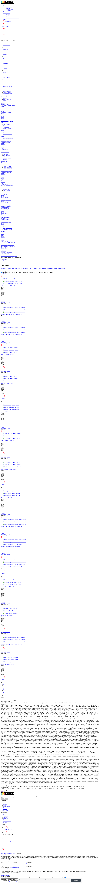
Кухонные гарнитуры (6, 206)
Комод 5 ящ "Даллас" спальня (7, 664)
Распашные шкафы (5, 152)
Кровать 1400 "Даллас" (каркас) (8, 411)
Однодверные (6, 154)
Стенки (2, 111)
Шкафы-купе (4, 161)
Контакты (8, 10)
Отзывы (5, 822)
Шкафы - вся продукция (6, 162)
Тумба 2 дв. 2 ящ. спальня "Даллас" (9, 440)
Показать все (4, 268)
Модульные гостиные (6, 112)
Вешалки (3, 175)
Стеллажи (3, 114)
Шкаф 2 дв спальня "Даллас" (7, 383)
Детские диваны (4, 202)
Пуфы (4, 100)
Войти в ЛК (3, 874)
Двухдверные (6, 155)
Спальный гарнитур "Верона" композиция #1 (11, 566)
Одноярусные (6, 190)
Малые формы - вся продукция (8, 242)
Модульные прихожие (6, 172)
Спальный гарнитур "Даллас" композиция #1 (11, 644)
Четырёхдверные (7, 158)
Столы (2, 117)
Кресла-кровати (7, 99)
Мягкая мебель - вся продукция (8, 105)
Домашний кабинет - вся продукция (9, 256)
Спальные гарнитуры (6, 141)
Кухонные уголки (5, 104)
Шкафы (2, 113)
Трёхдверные (6, 156)
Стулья (2, 212)
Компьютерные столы (6, 200)
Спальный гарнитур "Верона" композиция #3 (11, 526)
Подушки (3, 249)
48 (3, 273)
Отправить (29, 862)
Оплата (7, 15)
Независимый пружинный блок (8, 246)
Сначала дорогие (34, 272)
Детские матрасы (5, 247)
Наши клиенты (6, 806)
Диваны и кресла (5, 119)
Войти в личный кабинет (15, 881)
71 (3, 692)
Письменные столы (5, 198)
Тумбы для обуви (7, 166)
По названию (42, 272)
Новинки (14, 272)
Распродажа (8, 21)
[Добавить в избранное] (1, 276)
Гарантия (8, 16)
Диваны (2, 88)
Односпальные (6, 124)
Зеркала (2, 145)
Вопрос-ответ (6, 814)
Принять (76, 880)
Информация (6, 13)
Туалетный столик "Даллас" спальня (9, 586)
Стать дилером (6, 807)
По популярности (6, 272)
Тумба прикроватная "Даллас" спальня (10, 285)
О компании (9, 7)
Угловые (5, 159)
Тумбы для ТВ (6, 109)
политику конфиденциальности (40, 880)
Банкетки (3, 182)
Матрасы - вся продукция (6, 252)
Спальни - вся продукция (6, 150)
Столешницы (4, 213)
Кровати (2, 103)
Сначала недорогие (23, 272)
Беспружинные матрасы (6, 243)
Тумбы (2, 106)
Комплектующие (4, 149)
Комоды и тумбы (4, 197)
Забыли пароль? (4, 868)
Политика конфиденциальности (8, 853)
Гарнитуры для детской (6, 194)
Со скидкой (50, 272)
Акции (4, 19)
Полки (2, 118)
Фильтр (2, 274)
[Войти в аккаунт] (50, 32)
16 (1, 273)
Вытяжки (3, 218)
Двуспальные (6, 127)
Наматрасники (4, 248)
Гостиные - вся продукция (7, 121)
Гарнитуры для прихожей (6, 171)
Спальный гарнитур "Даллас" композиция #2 (11, 314)
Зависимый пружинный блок (7, 245)
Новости (8, 8)
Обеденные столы (7, 228)
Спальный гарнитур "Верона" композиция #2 (11, 546)
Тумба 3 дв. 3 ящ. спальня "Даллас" (9, 469)
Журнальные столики (8, 132)
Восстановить (17, 872)
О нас (4, 5)
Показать (3, 791)
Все (5, 273)
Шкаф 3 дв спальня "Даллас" (7, 354)
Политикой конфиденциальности (27, 863)
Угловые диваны (7, 92)
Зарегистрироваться (14, 867)
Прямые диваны (7, 91)
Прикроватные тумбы (8, 138)
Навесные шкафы (5, 209)
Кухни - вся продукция (6, 222)
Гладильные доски (5, 232)
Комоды (2, 116)
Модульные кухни (5, 207)
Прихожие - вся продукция (7, 185)
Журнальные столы (7, 226)
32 (2, 273)
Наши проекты (9, 9)
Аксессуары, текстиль (6, 203)
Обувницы (3, 180)
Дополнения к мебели (6, 241)
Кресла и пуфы (4, 95)
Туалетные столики (7, 134)
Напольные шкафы (5, 208)
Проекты (5, 804)
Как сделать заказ (7, 821)
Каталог (5, 11)
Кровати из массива (8, 128)
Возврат (5, 819)
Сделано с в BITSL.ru (6, 855)
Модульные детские (5, 192)
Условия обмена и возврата (12, 18)
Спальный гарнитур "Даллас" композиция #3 (11, 334)
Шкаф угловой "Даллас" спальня (8, 497)
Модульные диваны (7, 93)
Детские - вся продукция (6, 205)
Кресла (5, 98)
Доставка (8, 14)
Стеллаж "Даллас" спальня (7, 615)
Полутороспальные (7, 125)
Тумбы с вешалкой (7, 167)
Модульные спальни (5, 142)
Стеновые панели (5, 216)
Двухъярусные (6, 189)
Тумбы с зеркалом (7, 168)
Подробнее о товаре (5, 302)
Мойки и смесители (5, 217)
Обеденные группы (5, 214)
